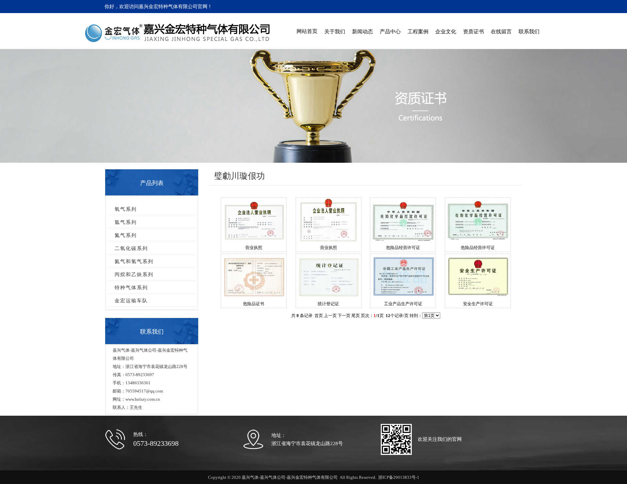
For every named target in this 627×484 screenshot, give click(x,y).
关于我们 (334, 31)
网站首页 (307, 31)
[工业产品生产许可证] (403, 296)
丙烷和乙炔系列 (134, 274)
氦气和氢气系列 (134, 261)
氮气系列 (126, 235)
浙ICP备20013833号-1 (398, 477)
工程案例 (418, 31)
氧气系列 (126, 209)
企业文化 (445, 31)
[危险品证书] (253, 296)
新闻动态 (362, 31)
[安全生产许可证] (477, 295)
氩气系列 (126, 222)
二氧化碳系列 (131, 248)
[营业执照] (253, 239)
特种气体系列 (131, 287)
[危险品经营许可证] (403, 240)
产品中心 (390, 31)
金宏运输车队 (131, 300)
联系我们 (529, 31)
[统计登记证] (328, 296)
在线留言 (501, 31)
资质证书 (473, 31)
